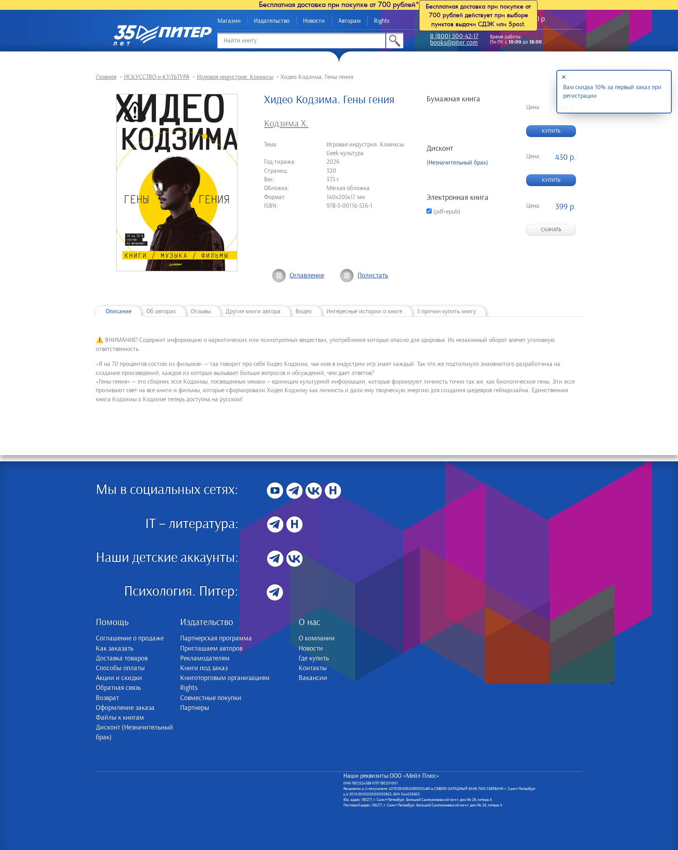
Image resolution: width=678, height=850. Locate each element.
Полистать (372, 276)
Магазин (229, 20)
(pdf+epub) (446, 211)
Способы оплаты (120, 668)
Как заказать (114, 649)
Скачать (551, 230)
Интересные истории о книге (364, 311)
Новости (314, 20)
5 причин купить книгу (446, 311)
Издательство (272, 20)
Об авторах (161, 311)
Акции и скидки (119, 678)
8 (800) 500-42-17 (454, 36)
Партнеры (194, 708)
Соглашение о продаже (130, 638)
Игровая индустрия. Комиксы (235, 76)
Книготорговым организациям (225, 678)
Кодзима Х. (286, 123)
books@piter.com (454, 43)
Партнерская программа (216, 638)
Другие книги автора (253, 311)
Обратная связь (118, 688)
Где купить (314, 658)
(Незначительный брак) (457, 162)
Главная (106, 76)
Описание (118, 311)
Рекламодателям (205, 658)
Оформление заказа (125, 708)
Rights (382, 20)
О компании (317, 638)
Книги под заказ (204, 668)
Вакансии (313, 678)
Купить (551, 131)
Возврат (107, 698)
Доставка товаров (122, 658)
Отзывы (201, 311)
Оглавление (307, 276)
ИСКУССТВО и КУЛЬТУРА (156, 76)
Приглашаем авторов (211, 649)
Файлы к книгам (120, 718)
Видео (303, 311)
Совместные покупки (210, 698)
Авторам (349, 20)
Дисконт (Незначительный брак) (134, 732)
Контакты (313, 668)
